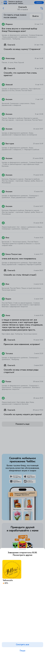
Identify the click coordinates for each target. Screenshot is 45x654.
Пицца (22, 651)
